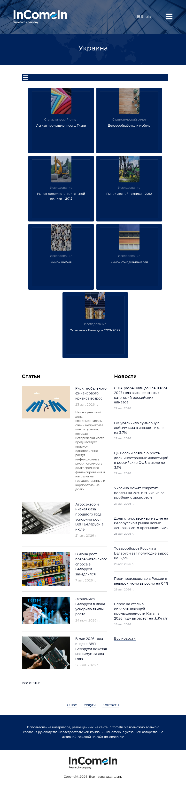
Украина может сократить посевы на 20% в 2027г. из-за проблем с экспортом (139, 493)
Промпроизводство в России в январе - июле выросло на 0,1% (141, 581)
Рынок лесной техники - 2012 (129, 194)
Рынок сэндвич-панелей (129, 262)
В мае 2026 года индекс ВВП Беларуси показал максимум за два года (91, 649)
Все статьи (31, 683)
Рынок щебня (60, 262)
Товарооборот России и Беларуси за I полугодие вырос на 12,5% (141, 553)
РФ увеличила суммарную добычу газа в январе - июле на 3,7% (138, 428)
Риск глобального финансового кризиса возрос (91, 393)
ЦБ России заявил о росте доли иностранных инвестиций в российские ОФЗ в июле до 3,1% (141, 460)
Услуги (90, 705)
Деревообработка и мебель (129, 125)
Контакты (110, 705)
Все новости (125, 638)
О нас (72, 705)
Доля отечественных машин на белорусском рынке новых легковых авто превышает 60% (141, 523)
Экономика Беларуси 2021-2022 (95, 330)
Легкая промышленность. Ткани (61, 125)
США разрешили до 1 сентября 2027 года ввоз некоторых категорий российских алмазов (141, 395)
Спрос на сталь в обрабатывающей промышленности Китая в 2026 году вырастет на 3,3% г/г (141, 611)
